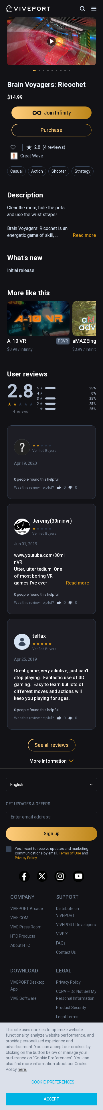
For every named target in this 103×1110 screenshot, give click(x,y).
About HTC (20, 945)
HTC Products (22, 936)
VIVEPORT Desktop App (27, 985)
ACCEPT (52, 1099)
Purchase (51, 130)
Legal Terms (67, 1016)
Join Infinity (57, 113)
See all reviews (52, 745)
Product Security (71, 1007)
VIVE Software (23, 998)
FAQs (61, 943)
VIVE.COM (19, 917)
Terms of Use (70, 853)
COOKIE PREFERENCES (53, 1082)
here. (22, 1069)
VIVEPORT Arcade (26, 908)
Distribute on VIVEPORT (67, 912)
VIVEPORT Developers (76, 924)
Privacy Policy (68, 982)
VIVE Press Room (25, 927)
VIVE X (62, 934)
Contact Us (66, 952)
